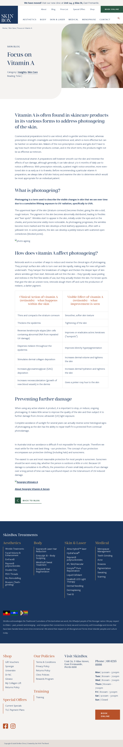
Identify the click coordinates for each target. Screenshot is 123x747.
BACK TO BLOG (31, 500)
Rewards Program (45, 679)
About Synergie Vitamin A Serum (32, 489)
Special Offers (79, 9)
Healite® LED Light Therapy (76, 580)
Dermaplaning (74, 590)
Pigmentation (104, 568)
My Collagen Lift (13, 683)
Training (40, 697)
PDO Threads (11, 574)
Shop (92, 9)
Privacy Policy (42, 666)
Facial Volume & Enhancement (13, 554)
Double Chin (11, 569)
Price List (64, 9)
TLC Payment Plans (14, 710)
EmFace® (10, 559)
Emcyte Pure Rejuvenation (74, 569)
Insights (22, 72)
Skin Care (33, 72)
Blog (53, 9)
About (43, 9)
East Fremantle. (81, 3)
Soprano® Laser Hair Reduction (46, 550)
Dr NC (8, 674)
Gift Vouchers (12, 662)
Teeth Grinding (105, 555)
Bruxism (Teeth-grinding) (12, 583)
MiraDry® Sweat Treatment (44, 563)
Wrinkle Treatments (14, 548)
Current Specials (13, 705)
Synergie (9, 666)
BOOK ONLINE (105, 715)
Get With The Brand (42, 743)
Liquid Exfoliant (74, 575)
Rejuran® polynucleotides (12, 564)
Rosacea (102, 564)
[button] (112, 9)
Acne (100, 559)
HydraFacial (73, 553)
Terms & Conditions (46, 662)
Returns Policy (12, 687)
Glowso (9, 679)
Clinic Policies (42, 674)
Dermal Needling (75, 586)
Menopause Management (104, 550)
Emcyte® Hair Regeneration (43, 570)
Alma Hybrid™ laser (76, 549)
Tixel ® (70, 594)
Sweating (102, 572)
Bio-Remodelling (13, 578)
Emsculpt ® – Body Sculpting (45, 557)
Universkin (10, 670)
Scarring (102, 576)
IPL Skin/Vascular (75, 564)
